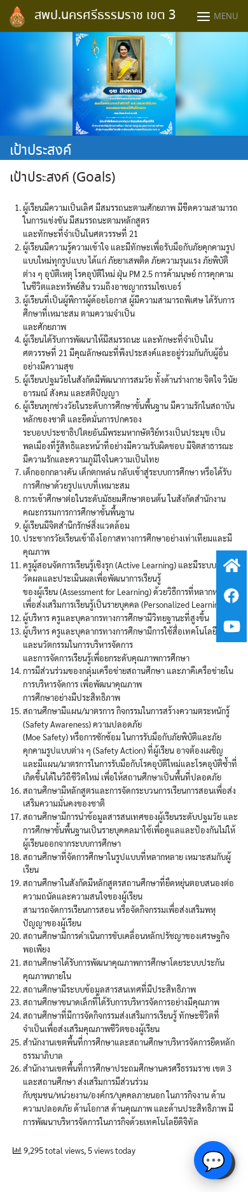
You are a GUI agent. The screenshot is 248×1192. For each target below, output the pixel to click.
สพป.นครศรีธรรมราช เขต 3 (105, 15)
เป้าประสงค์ (41, 151)
